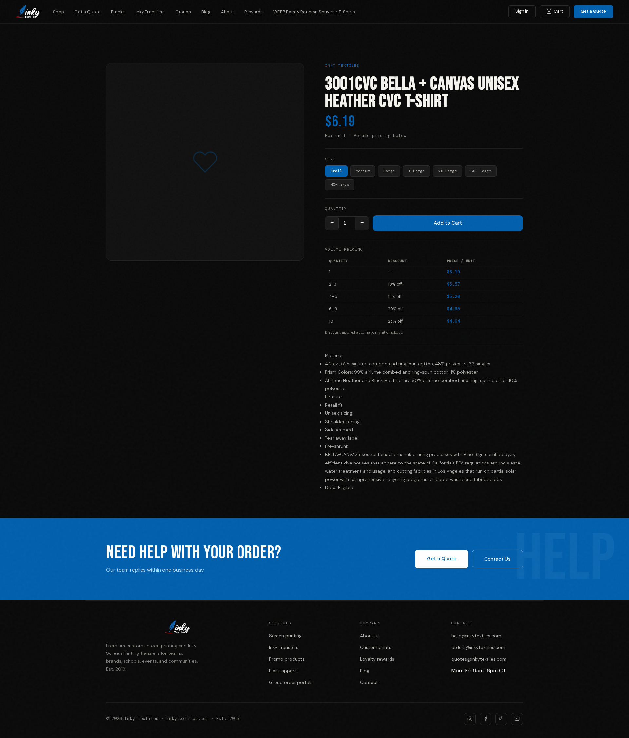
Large (389, 171)
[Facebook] (485, 719)
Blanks (118, 12)
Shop (58, 12)
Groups (183, 12)
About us (370, 636)
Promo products (287, 659)
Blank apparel (283, 670)
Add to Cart (448, 223)
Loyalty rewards (377, 659)
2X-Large (447, 171)
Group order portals (291, 682)
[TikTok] (501, 719)
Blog (206, 12)
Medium (363, 171)
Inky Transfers (150, 12)
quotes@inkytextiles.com (478, 659)
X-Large (417, 171)
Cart (558, 11)
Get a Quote (87, 12)
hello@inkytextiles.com (476, 636)
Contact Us (497, 559)
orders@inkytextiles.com (478, 647)
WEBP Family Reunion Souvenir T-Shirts (314, 12)
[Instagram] (470, 719)
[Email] (517, 719)
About (227, 12)
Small (336, 171)
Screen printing (285, 636)
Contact (369, 682)
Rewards (253, 12)
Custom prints (375, 647)
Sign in (522, 11)
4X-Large (340, 184)
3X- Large (480, 171)
